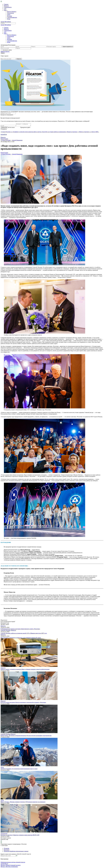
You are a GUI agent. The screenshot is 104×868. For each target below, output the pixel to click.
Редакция (6, 848)
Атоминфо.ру (4, 863)
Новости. (3, 137)
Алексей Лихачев (5, 734)
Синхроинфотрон (12, 17)
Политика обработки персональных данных (16, 851)
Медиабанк (8, 21)
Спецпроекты (8, 7)
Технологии (10, 13)
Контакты (6, 849)
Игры (8, 19)
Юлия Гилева (4, 138)
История (9, 16)
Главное (6, 4)
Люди (8, 14)
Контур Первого (11, 11)
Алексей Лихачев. (6, 630)
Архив (2, 21)
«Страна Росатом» (6, 140)
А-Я (5, 8)
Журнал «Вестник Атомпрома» (9, 866)
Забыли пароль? (5, 51)
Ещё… (6, 10)
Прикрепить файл (25, 127)
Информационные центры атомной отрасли (13, 862)
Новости (6, 5)
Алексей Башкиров (17, 140)
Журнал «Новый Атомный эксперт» (11, 865)
